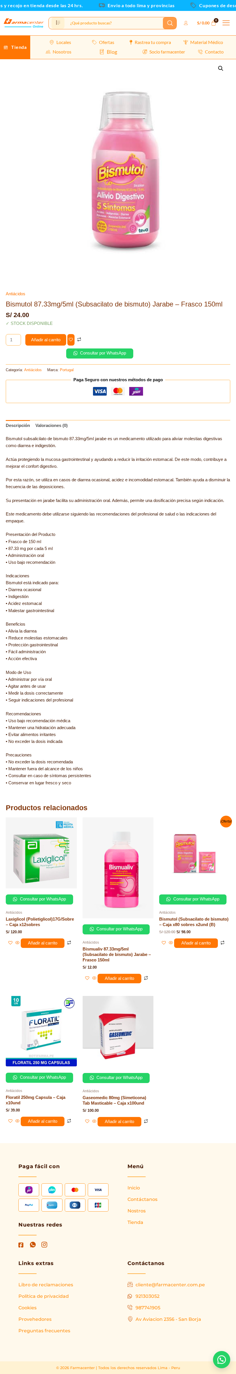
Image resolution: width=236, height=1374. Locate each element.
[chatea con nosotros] (221, 1359)
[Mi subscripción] (186, 23)
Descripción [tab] (18, 425)
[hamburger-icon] (58, 23)
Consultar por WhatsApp (102, 353)
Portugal (67, 370)
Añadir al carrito (45, 340)
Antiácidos (15, 294)
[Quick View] (17, 943)
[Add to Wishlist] (71, 340)
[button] (226, 23)
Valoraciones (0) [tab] (51, 425)
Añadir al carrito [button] (42, 943)
